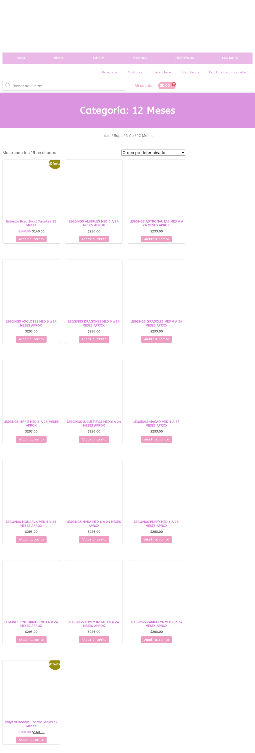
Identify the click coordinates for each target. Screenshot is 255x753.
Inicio (106, 135)
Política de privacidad (228, 72)
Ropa (118, 135)
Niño (130, 135)
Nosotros (109, 72)
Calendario (162, 72)
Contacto (190, 72)
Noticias (135, 72)
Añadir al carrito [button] (31, 239)
